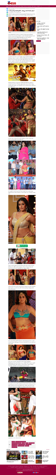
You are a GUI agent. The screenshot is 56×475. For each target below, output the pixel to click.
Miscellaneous (45, 466)
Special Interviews (21, 467)
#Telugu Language (21, 445)
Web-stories (34, 466)
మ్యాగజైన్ (13, 6)
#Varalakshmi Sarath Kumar (20, 441)
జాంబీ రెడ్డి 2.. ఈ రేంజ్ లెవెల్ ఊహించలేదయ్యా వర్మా (41, 23)
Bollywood (17, 466)
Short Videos (35, 467)
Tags (9, 444)
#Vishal (13, 441)
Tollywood (13, 466)
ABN (9, 12)
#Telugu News (14, 445)
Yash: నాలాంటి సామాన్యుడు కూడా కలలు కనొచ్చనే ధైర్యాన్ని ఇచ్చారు (12, 461)
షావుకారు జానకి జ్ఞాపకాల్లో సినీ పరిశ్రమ (31, 461)
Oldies (31, 467)
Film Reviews (25, 466)
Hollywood (16, 467)
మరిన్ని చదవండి (38, 41)
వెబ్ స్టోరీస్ (38, 6)
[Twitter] (7, 10)
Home (9, 8)
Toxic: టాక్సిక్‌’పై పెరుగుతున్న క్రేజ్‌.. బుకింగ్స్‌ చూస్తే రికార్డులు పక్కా (31, 453)
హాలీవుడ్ (22, 6)
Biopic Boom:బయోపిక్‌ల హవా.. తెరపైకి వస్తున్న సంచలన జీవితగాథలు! (43, 38)
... (40, 6)
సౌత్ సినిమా (25, 6)
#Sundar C (27, 445)
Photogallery (12, 467)
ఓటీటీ (32, 6)
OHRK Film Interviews (27, 467)
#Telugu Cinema (14, 444)
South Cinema (12, 8)
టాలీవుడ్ (16, 6)
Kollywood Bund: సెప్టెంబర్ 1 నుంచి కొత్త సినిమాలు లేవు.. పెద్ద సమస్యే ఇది (31, 457)
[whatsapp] (7, 14)
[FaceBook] (7, 8)
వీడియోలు (35, 6)
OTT (28, 466)
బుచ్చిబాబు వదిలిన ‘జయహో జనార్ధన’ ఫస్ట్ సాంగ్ (42, 26)
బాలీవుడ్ (19, 6)
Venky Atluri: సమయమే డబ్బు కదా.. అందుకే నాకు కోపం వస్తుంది (42, 32)
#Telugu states (28, 444)
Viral (37, 466)
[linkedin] (7, 12)
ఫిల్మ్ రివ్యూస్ (29, 6)
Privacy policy (42, 467)
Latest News (9, 466)
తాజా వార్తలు (10, 6)
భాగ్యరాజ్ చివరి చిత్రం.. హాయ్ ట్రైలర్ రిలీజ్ (45, 461)
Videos (31, 466)
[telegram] (7, 16)
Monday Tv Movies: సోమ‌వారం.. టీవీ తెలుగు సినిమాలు (43, 35)
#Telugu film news (22, 444)
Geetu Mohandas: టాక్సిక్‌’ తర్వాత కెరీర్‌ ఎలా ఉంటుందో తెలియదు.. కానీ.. (45, 453)
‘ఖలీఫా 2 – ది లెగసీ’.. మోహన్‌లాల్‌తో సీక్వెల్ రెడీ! (45, 457)
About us (38, 467)
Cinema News (41, 466)
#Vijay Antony (14, 447)
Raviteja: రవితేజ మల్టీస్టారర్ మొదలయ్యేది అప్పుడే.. (43, 29)
